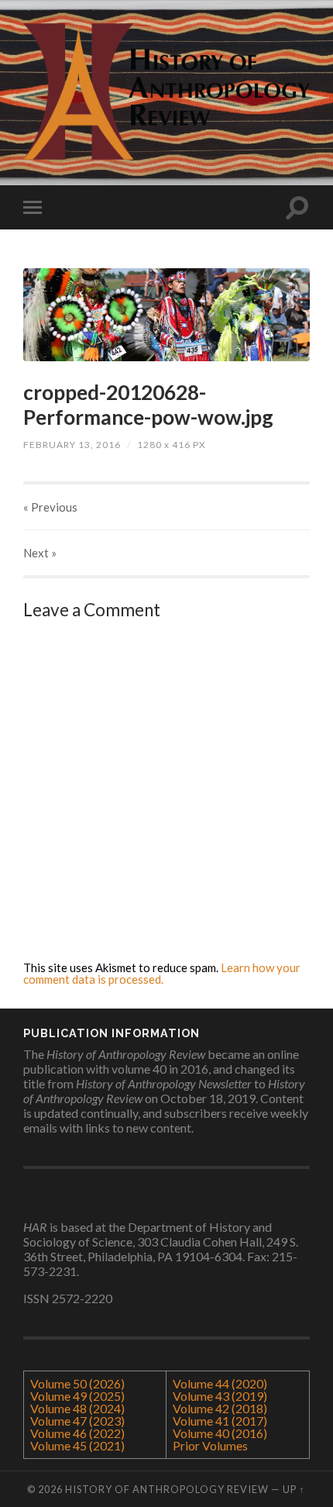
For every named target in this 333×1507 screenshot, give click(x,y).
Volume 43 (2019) (220, 1395)
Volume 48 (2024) (77, 1408)
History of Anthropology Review (167, 1489)
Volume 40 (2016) (220, 1433)
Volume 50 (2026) (77, 1383)
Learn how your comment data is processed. (161, 973)
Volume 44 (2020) (220, 1383)
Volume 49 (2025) (77, 1395)
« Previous (50, 507)
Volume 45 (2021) (77, 1445)
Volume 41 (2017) (220, 1420)
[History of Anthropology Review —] (166, 91)
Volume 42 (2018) (220, 1408)
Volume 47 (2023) (77, 1420)
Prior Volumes (210, 1445)
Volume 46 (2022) (77, 1433)
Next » (40, 553)
